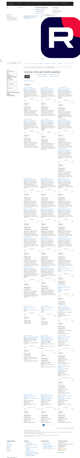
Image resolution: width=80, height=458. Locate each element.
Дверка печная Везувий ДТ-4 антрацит (31, 309)
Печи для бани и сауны (30, 444)
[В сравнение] (24, 105)
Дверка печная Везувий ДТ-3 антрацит (65, 270)
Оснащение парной (30, 451)
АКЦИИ (60, 63)
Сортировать (27, 84)
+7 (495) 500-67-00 (19, 2)
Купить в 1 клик (27, 109)
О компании (27, 63)
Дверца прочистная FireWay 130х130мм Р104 (63, 340)
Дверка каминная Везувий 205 (29, 90)
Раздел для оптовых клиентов (49, 448)
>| (53, 425)
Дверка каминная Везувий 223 (29, 180)
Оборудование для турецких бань (32, 453)
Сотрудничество (28, 2)
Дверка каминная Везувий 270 (29, 239)
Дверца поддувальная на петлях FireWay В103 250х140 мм (47, 340)
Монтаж (8, 448)
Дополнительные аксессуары (31, 452)
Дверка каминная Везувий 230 (64, 180)
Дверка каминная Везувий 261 (64, 210)
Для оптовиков (9, 445)
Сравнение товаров (47, 2)
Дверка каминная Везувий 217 (29, 121)
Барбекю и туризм (29, 454)
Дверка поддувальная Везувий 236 (30, 338)
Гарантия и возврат (47, 442)
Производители (56, 2)
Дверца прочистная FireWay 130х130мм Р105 (63, 369)
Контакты (66, 63)
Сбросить (9, 92)
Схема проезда (11, 2)
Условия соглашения (47, 447)
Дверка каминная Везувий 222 (64, 151)
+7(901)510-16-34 (55, 9)
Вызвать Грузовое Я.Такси (37, 2)
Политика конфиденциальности (49, 446)
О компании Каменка (47, 445)
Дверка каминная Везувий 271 (47, 239)
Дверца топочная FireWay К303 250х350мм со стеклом (47, 399)
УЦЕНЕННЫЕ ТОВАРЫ (30, 455)
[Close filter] (10, 70)
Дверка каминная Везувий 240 (29, 210)
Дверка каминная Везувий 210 (47, 90)
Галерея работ (47, 63)
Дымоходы (28, 449)
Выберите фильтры (15, 92)
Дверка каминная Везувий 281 (29, 269)
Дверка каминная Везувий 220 (64, 121)
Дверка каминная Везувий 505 (47, 269)
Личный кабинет (11, 4)
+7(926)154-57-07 (55, 12)
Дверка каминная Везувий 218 (47, 121)
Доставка (8, 446)
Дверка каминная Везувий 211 (64, 90)
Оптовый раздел (39, 63)
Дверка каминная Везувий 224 (47, 180)
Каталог (8, 442)
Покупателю (54, 63)
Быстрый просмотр (28, 87)
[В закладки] (24, 102)
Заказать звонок (61, 447)
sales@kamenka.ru (10, 16)
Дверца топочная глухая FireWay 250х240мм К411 (64, 399)
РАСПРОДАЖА (29, 442)
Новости (32, 63)
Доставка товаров (63, 2)
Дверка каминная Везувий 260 (47, 210)
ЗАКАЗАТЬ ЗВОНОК (39, 13)
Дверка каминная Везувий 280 (64, 239)
